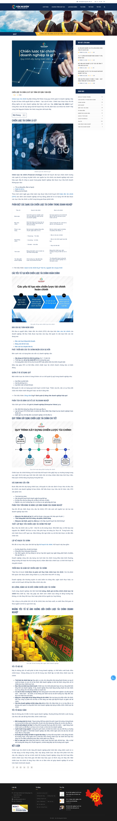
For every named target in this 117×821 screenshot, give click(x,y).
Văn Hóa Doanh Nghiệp (84, 126)
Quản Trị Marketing (41, 801)
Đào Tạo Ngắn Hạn (41, 804)
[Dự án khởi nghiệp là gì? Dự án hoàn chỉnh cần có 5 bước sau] (62, 794)
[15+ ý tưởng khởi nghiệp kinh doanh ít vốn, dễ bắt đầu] (62, 801)
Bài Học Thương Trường (84, 97)
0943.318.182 (17, 797)
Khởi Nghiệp (81, 105)
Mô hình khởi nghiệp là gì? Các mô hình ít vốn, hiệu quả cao (90, 64)
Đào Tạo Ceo (50, 801)
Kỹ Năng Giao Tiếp (51, 795)
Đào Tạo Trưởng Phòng (42, 807)
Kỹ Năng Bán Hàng (41, 795)
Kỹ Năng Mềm (81, 110)
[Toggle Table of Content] (23, 115)
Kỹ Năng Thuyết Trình (41, 798)
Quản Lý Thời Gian (82, 116)
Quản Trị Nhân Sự (82, 118)
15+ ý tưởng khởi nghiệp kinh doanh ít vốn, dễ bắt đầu (90, 56)
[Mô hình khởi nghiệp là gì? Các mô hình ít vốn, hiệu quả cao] (62, 808)
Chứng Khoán (81, 102)
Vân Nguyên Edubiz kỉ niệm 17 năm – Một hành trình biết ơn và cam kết (90, 80)
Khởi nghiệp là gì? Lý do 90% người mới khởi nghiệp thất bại (90, 72)
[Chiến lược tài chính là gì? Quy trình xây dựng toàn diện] (42, 63)
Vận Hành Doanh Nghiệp (84, 124)
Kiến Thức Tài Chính (83, 107)
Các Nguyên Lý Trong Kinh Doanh (87, 99)
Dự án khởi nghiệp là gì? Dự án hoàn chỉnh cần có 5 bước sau (90, 49)
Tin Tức (80, 121)
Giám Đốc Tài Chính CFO (42, 793)
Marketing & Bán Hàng (84, 113)
